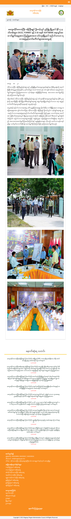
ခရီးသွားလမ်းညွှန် (10, 495)
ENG (47, 6)
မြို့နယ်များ (9, 501)
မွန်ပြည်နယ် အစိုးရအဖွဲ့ (12, 480)
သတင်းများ (16, 19)
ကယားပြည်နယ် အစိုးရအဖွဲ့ (13, 470)
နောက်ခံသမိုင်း (10, 493)
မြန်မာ (43, 6)
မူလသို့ (9, 19)
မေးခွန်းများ (60, 6)
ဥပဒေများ (8, 503)
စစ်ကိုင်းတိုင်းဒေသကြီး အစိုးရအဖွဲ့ (15, 472)
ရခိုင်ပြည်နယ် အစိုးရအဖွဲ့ (12, 485)
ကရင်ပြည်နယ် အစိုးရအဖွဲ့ (13, 467)
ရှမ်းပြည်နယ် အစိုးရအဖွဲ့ (12, 483)
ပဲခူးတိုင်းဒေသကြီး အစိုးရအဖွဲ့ (14, 475)
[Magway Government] (10, 13)
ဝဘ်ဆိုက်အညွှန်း (53, 6)
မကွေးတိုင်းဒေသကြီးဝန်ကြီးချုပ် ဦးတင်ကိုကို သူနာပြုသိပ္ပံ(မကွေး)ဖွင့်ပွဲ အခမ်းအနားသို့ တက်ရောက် (33, 421)
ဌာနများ (8, 498)
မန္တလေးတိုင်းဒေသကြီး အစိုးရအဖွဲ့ (15, 477)
